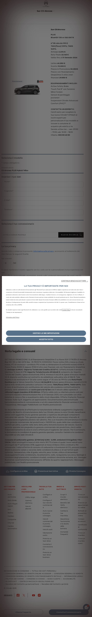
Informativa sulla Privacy (12, 317)
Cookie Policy (66, 309)
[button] (74, 281)
